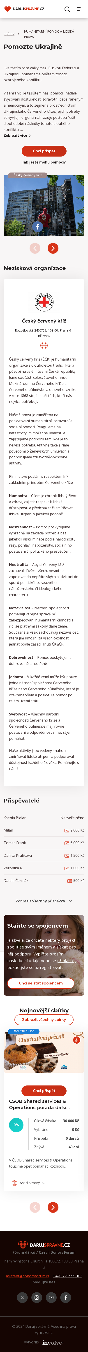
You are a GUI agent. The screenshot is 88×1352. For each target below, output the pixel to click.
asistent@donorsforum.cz (27, 1276)
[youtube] (51, 1297)
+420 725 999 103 (67, 1276)
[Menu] (80, 9)
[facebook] (65, 1297)
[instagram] (36, 1297)
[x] (22, 1297)
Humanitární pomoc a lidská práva (49, 34)
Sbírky (9, 34)
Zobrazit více (15, 135)
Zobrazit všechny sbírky (44, 1020)
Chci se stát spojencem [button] (41, 983)
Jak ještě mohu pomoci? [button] (44, 162)
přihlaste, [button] (66, 960)
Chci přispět (44, 151)
